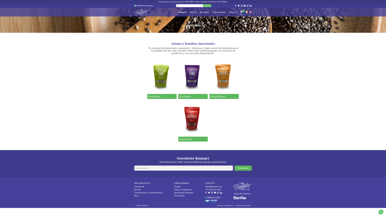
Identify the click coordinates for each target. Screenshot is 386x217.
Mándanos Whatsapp (145, 6)
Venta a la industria (183, 189)
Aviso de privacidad (243, 205)
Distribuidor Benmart (184, 192)
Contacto (233, 12)
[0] (241, 12)
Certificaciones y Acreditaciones (148, 192)
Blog (136, 195)
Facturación (179, 195)
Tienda (177, 186)
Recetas (193, 12)
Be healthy (204, 12)
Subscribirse (243, 168)
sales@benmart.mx (213, 186)
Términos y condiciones (225, 205)
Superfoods (139, 186)
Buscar (207, 5)
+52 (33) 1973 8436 (213, 189)
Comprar (182, 12)
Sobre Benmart (219, 12)
